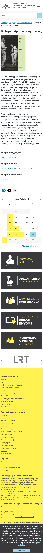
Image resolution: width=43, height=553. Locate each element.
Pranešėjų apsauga (7, 445)
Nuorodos (4, 451)
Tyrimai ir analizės (6, 404)
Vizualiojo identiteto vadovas (10, 393)
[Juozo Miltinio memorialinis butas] (21, 288)
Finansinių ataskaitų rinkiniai (9, 429)
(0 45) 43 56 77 (35, 491)
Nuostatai (4, 418)
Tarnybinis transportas (8, 437)
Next (40, 359)
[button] (18, 5)
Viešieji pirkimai (6, 426)
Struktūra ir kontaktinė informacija (11, 385)
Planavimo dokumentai (8, 421)
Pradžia (4, 22)
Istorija (3, 382)
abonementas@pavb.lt (8, 489)
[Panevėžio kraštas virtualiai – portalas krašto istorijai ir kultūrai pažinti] (21, 348)
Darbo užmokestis (6, 434)
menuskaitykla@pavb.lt (8, 499)
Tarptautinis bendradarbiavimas (11, 396)
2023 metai (5, 179)
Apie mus (4, 380)
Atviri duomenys (6, 454)
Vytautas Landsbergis (23, 168)
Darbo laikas (5, 407)
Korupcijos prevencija (7, 440)
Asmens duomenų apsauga (9, 448)
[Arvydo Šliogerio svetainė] (21, 268)
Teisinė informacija (7, 423)
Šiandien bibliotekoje (31, 246)
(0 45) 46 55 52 (17, 497)
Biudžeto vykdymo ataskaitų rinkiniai (12, 432)
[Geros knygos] (21, 328)
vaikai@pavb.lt (11, 493)
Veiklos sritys (5, 415)
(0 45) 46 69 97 (18, 495)
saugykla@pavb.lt (34, 495)
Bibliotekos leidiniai (7, 401)
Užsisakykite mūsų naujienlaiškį (24, 517)
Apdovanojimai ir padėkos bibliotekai (12, 399)
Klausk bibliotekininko (7, 462)
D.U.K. (3, 465)
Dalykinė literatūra (24, 22)
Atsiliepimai (4, 470)
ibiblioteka (18, 485)
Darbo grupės (5, 443)
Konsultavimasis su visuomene (10, 467)
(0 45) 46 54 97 (20, 487)
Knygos (12, 22)
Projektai (3, 390)
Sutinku (24, 550)
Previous (2, 359)
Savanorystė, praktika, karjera (10, 388)
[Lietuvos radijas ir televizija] (21, 359)
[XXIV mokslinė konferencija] (21, 308)
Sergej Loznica (7, 168)
